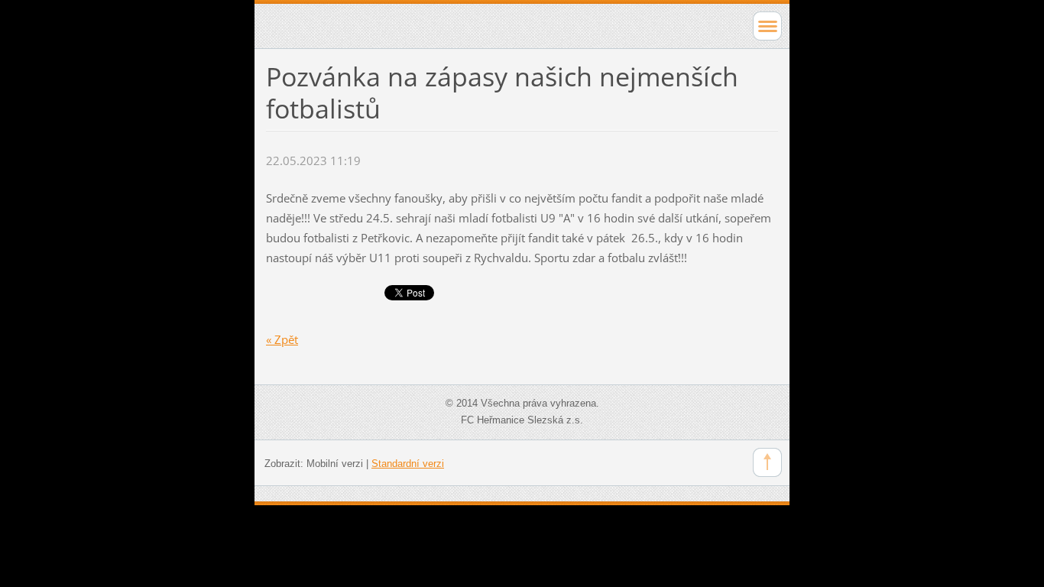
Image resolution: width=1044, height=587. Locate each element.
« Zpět (282, 339)
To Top (767, 462)
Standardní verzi (407, 463)
